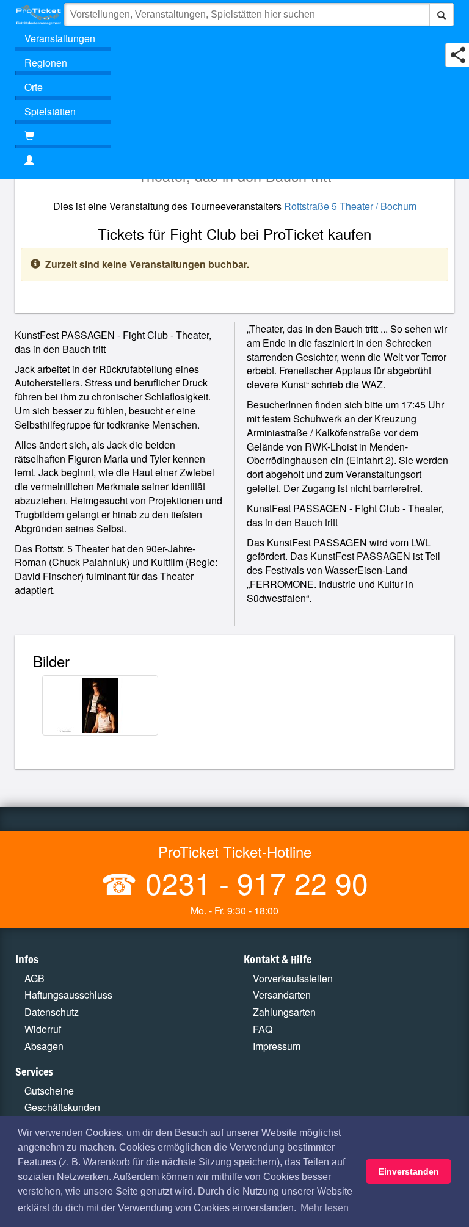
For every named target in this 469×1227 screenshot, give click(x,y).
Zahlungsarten (284, 1012)
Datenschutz (51, 1012)
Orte (33, 87)
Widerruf (42, 1029)
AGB (34, 978)
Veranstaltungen (59, 38)
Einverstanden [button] (409, 1171)
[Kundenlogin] (234, 160)
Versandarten (282, 995)
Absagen (44, 1046)
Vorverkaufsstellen (293, 978)
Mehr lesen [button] (324, 1208)
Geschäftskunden (62, 1107)
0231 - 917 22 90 (252, 882)
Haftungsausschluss (68, 995)
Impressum (276, 1046)
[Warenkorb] (63, 136)
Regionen (45, 63)
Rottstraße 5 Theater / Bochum (350, 206)
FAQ (262, 1029)
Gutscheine (49, 1091)
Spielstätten (50, 111)
